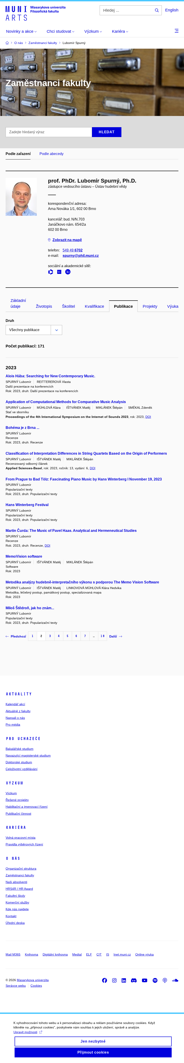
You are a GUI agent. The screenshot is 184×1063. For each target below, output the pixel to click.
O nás (13, 858)
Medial (77, 954)
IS (107, 954)
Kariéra (16, 827)
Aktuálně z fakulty (18, 711)
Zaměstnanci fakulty (20, 875)
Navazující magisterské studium (28, 755)
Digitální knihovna (55, 954)
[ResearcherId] (52, 273)
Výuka (172, 306)
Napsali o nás (15, 718)
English (171, 10)
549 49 (73, 250)
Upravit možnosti (25, 1032)
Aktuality (19, 694)
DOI (148, 417)
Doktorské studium (19, 762)
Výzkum (14, 783)
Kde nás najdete (17, 909)
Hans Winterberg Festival (27, 505)
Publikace (123, 306)
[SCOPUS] (60, 273)
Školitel (68, 306)
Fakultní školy (15, 895)
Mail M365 (13, 954)
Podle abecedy (51, 154)
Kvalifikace (94, 306)
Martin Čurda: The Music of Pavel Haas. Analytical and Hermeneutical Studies (71, 531)
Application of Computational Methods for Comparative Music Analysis (66, 402)
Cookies (36, 985)
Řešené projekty (17, 800)
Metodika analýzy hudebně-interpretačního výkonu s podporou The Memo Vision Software (82, 582)
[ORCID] (69, 273)
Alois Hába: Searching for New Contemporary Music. (50, 376)
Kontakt (11, 916)
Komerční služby (17, 902)
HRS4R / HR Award (19, 889)
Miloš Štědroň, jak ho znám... (30, 608)
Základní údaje (18, 303)
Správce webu (16, 985)
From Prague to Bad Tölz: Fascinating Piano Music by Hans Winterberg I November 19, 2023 (84, 479)
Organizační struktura (21, 868)
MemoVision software (24, 556)
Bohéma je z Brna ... (22, 428)
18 (102, 636)
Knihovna (31, 954)
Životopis (44, 306)
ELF (89, 954)
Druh (10, 321)
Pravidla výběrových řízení (24, 844)
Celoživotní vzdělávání (21, 769)
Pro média (13, 724)
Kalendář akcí (15, 704)
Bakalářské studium (19, 749)
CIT (99, 954)
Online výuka (144, 954)
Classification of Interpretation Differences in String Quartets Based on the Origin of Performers (86, 453)
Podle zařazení (18, 154)
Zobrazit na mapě (67, 240)
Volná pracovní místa (20, 837)
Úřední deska (15, 923)
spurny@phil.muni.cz (81, 256)
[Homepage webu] (36, 13)
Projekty (150, 306)
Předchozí (18, 636)
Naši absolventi (16, 882)
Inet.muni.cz (122, 954)
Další (113, 636)
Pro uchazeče (23, 738)
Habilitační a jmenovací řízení (27, 806)
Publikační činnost (18, 813)
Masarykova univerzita (33, 980)
